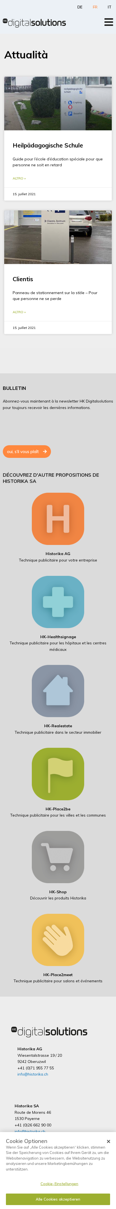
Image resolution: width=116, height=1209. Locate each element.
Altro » (19, 178)
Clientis (23, 279)
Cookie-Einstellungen (60, 1183)
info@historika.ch (32, 1074)
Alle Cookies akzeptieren (58, 1199)
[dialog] (58, 1170)
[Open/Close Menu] (109, 22)
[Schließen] (108, 1141)
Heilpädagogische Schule (48, 145)
